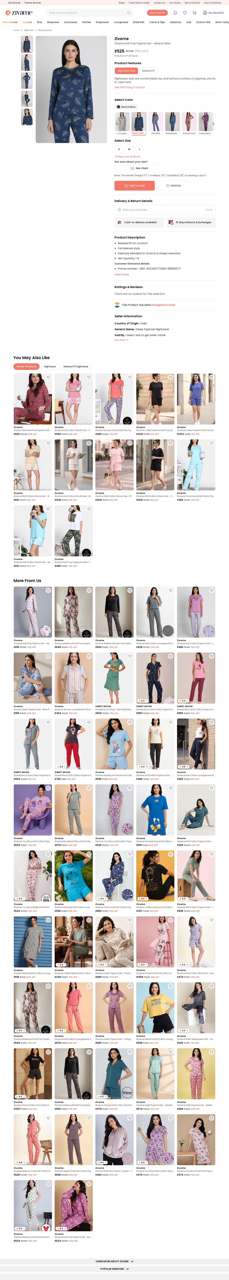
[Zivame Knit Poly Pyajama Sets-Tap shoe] (74, 530)
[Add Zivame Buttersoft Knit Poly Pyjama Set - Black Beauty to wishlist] (130, 590)
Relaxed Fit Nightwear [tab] (76, 366)
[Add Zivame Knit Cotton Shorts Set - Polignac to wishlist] (89, 377)
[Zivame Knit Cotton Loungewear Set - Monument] (155, 612)
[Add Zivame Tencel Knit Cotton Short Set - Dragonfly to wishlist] (130, 1052)
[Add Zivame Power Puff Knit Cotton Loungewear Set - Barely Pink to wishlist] (170, 920)
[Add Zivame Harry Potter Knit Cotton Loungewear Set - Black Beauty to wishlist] (48, 1052)
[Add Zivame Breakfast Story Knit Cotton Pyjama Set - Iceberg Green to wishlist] (89, 788)
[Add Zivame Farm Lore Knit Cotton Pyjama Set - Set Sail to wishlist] (130, 854)
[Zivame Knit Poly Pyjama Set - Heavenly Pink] (33, 612)
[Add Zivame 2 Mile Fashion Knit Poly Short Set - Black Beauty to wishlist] (170, 377)
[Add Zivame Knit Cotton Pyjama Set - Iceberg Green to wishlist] (211, 854)
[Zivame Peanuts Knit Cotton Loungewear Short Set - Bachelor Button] (74, 875)
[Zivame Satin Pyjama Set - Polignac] (114, 1007)
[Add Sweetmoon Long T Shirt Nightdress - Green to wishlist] (130, 656)
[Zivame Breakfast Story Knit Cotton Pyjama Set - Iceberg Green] (74, 809)
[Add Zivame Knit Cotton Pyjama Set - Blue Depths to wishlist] (170, 1184)
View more (121, 274)
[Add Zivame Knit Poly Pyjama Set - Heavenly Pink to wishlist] (48, 590)
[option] (27, 44)
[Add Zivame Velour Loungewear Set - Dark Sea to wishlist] (130, 1184)
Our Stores (174, 3)
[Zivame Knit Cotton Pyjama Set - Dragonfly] (196, 809)
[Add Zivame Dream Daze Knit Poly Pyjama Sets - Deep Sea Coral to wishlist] (130, 377)
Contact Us (159, 3)
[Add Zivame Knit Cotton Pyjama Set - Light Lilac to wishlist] (211, 590)
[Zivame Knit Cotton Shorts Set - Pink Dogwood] (114, 464)
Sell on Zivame (192, 3)
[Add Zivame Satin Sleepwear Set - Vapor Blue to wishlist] (211, 986)
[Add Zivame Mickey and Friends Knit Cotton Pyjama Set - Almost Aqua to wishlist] (48, 1184)
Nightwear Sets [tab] (126, 70)
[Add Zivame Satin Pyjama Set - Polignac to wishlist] (130, 986)
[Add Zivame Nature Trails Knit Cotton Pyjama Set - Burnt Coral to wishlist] (48, 1118)
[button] (128, 12)
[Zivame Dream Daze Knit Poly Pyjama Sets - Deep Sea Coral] (114, 399)
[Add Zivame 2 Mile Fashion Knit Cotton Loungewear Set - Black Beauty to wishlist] (170, 854)
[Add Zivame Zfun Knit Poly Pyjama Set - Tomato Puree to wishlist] (48, 377)
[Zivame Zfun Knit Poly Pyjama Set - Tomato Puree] (33, 399)
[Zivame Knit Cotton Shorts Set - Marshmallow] (74, 464)
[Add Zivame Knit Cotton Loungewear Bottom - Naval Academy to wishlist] (211, 722)
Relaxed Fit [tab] (148, 70)
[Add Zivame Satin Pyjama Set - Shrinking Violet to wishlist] (170, 1052)
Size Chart (142, 168)
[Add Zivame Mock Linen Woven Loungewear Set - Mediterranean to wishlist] (48, 1250)
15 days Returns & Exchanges (193, 222)
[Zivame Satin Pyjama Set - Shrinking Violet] (155, 1073)
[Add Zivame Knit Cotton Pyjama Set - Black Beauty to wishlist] (170, 722)
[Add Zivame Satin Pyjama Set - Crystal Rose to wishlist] (211, 1250)
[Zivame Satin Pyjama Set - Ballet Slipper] (196, 1073)
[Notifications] (175, 13)
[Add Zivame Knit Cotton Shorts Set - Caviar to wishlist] (170, 443)
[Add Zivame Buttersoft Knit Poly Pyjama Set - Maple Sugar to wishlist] (89, 590)
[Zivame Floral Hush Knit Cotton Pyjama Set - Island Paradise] (196, 464)
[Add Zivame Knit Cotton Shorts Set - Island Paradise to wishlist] (48, 509)
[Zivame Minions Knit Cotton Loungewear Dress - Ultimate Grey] (33, 941)
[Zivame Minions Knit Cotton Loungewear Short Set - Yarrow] (155, 1007)
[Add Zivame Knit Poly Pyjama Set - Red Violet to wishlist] (89, 1184)
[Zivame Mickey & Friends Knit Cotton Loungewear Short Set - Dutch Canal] (114, 744)
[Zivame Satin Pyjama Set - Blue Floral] (33, 678)
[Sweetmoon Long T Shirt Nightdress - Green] (114, 678)
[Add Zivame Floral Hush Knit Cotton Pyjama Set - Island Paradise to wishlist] (211, 443)
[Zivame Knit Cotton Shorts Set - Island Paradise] (33, 530)
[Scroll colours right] (212, 124)
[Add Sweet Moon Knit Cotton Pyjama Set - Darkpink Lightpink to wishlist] (211, 656)
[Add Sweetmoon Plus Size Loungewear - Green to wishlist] (130, 1250)
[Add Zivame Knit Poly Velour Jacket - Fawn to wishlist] (130, 1118)
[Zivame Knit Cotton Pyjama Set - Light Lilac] (196, 612)
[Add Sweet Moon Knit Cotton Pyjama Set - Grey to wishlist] (48, 722)
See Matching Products (129, 87)
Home (16, 30)
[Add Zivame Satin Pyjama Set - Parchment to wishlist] (130, 920)
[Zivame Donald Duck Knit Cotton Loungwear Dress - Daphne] (155, 809)
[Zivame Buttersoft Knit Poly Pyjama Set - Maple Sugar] (74, 612)
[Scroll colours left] (118, 124)
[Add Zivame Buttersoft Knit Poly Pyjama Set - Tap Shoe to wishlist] (170, 1250)
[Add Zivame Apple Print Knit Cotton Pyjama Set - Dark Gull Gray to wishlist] (89, 1118)
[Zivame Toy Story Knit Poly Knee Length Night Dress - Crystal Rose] (196, 1139)
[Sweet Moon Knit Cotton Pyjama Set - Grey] (33, 744)
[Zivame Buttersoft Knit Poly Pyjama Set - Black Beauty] (114, 612)
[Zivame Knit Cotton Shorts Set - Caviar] (155, 464)
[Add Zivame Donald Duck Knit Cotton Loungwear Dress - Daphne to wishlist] (170, 788)
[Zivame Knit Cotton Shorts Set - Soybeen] (33, 464)
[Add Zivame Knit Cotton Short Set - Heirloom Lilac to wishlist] (211, 920)
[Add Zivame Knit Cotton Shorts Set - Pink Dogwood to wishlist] (130, 443)
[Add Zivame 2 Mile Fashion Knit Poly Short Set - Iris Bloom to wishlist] (211, 377)
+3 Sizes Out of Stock (127, 156)
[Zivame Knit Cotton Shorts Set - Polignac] (74, 399)
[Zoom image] (71, 89)
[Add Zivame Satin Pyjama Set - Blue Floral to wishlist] (48, 656)
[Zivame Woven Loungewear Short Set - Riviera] (74, 678)
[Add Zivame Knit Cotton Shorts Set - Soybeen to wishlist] (48, 443)
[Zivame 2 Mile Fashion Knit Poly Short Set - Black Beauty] (155, 399)
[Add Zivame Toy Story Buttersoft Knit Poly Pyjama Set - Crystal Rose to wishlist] (48, 854)
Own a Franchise (212, 3)
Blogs (122, 3)
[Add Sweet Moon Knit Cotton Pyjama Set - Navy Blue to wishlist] (170, 656)
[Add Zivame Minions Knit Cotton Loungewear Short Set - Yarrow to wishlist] (170, 986)
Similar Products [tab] (26, 366)
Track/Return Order (139, 3)
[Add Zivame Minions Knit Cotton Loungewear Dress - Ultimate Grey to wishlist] (48, 920)
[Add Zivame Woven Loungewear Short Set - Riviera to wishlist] (89, 656)
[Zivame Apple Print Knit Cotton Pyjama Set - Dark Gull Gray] (74, 1139)
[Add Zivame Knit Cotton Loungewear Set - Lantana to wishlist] (89, 986)
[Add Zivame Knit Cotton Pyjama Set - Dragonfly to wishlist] (211, 788)
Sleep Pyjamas (45, 30)
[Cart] (194, 13)
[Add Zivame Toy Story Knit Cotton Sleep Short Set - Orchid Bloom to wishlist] (170, 1118)
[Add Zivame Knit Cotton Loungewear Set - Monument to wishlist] (170, 590)
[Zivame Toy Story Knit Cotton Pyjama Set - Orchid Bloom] (33, 809)
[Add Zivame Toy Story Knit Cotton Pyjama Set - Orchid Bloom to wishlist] (48, 788)
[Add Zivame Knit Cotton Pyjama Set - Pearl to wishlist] (89, 1250)
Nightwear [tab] (50, 366)
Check (209, 209)
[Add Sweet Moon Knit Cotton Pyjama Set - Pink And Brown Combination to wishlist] (211, 1184)
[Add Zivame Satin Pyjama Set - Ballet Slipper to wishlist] (211, 1052)
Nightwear (29, 30)
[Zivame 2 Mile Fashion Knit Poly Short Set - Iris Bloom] (196, 399)
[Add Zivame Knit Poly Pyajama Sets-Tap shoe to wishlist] (89, 509)
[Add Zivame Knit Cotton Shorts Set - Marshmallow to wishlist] (89, 443)
